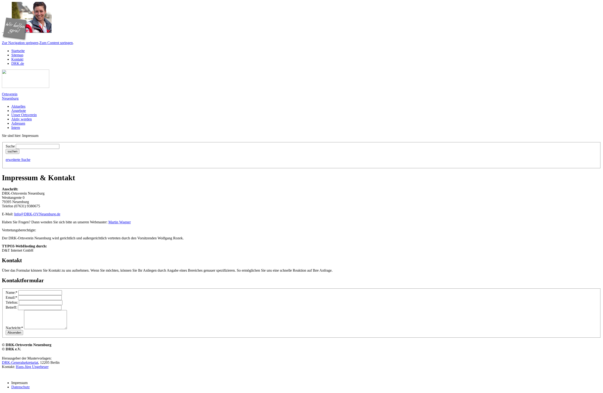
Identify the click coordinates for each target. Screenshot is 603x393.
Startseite (18, 51)
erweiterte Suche (18, 160)
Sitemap (17, 55)
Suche (10, 146)
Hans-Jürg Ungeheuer (32, 367)
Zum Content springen (56, 43)
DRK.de (17, 63)
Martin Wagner (119, 222)
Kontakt (17, 59)
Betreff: (11, 307)
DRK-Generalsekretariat (20, 362)
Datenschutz (20, 387)
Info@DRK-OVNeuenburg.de (37, 214)
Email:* (11, 297)
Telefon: (12, 302)
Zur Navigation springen (20, 43)
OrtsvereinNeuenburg (10, 96)
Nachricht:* (14, 328)
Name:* (11, 293)
